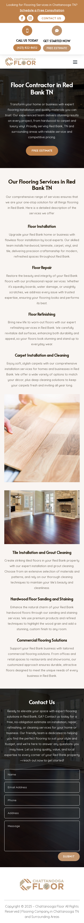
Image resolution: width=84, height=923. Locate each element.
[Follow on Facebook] (22, 18)
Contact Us (51, 18)
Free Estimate (42, 150)
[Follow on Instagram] (30, 18)
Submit (69, 856)
